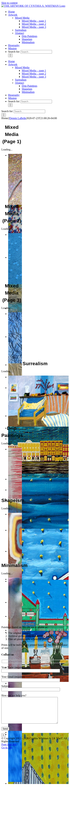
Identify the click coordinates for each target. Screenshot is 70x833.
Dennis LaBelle (17, 118)
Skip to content (9, 2)
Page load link (9, 744)
